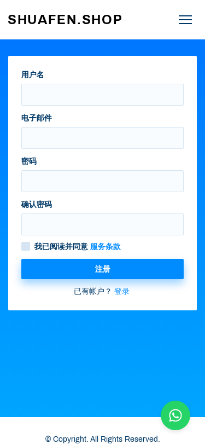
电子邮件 (36, 118)
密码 (29, 161)
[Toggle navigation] (185, 20)
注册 (102, 269)
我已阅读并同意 (77, 246)
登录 (122, 291)
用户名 (32, 75)
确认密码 (36, 204)
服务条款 (105, 246)
